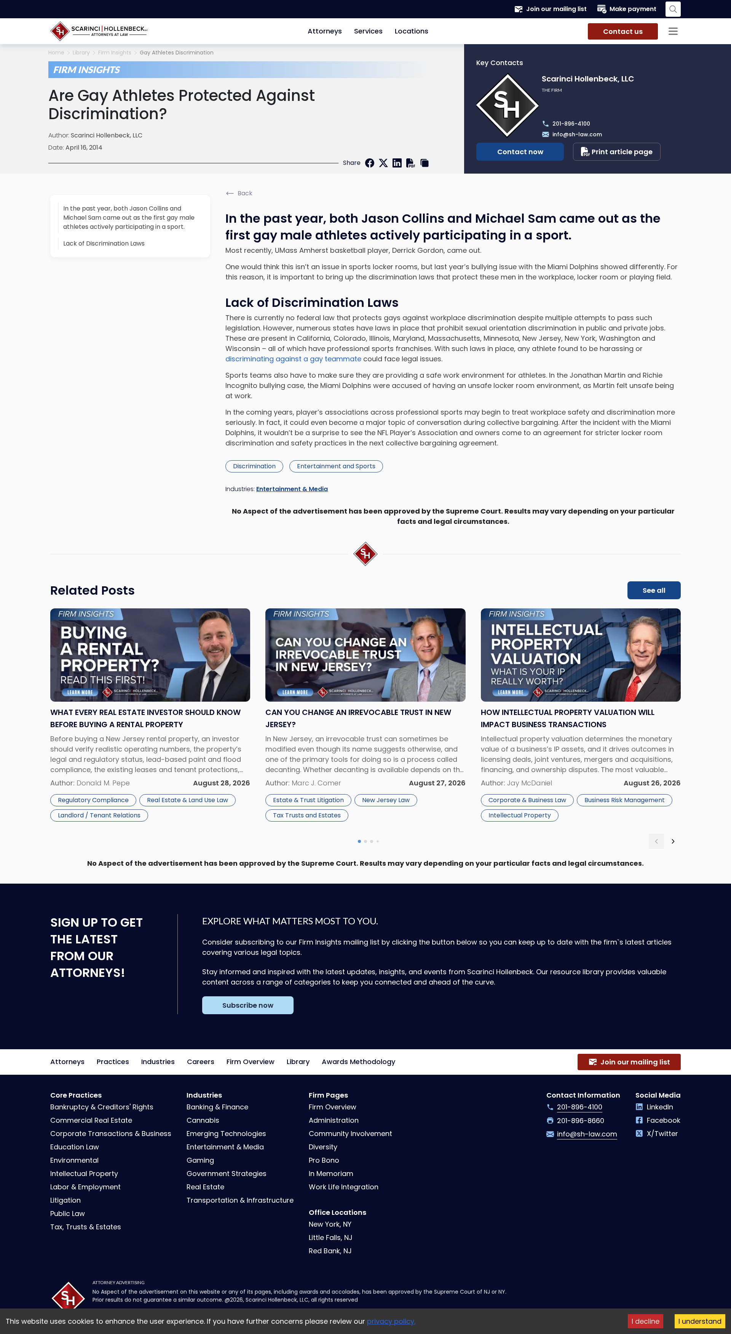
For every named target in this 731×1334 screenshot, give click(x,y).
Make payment (633, 9)
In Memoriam (331, 1173)
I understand (699, 1321)
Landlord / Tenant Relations (99, 815)
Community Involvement (350, 1133)
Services (368, 31)
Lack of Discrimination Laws (104, 243)
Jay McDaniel (529, 783)
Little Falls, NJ (331, 1237)
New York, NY (330, 1224)
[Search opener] (673, 9)
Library (81, 52)
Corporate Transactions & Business (110, 1133)
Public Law (67, 1213)
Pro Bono (324, 1160)
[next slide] (673, 841)
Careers (200, 1061)
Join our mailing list (556, 9)
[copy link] (424, 163)
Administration (334, 1120)
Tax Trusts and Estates (307, 815)
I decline (645, 1321)
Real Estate (205, 1187)
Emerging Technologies (226, 1133)
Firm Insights (114, 52)
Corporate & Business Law (527, 800)
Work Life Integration (343, 1187)
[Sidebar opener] (673, 31)
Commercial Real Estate (91, 1120)
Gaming (200, 1160)
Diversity (323, 1147)
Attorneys (325, 31)
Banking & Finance (217, 1107)
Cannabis (203, 1120)
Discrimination (254, 466)
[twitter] (383, 163)
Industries (158, 1061)
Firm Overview (251, 1061)
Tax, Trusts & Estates (85, 1227)
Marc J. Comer (316, 783)
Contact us (623, 31)
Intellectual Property (519, 815)
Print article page (622, 151)
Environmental (74, 1160)
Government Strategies (227, 1173)
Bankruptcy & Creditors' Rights (101, 1107)
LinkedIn (660, 1107)
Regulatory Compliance (93, 800)
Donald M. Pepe (103, 783)
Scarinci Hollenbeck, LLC (106, 135)
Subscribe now (247, 1005)
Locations (411, 31)
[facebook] (369, 163)
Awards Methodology (358, 1061)
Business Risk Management (624, 800)
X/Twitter (662, 1133)
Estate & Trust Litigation (308, 800)
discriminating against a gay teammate (293, 359)
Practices (113, 1061)
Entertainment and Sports (336, 466)
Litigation (65, 1200)
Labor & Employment (85, 1187)
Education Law (74, 1147)
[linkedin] (397, 163)
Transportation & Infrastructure (240, 1200)
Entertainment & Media (292, 489)
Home (56, 52)
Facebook (663, 1120)
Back (245, 193)
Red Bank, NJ (330, 1251)
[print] (410, 163)
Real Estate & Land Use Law (187, 800)
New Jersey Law (386, 800)
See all (654, 590)
